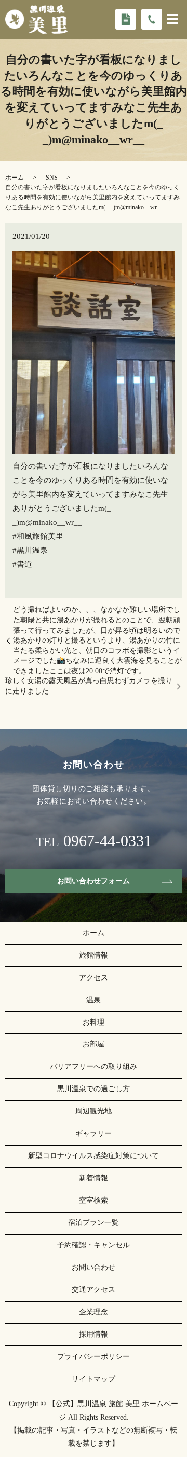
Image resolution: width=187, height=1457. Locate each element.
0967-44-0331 (107, 841)
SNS (52, 177)
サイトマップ (93, 1379)
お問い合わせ (93, 1267)
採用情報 (93, 1334)
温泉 (93, 1000)
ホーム (14, 177)
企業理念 (93, 1312)
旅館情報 (93, 955)
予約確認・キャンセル (93, 1245)
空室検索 (93, 1200)
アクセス (93, 978)
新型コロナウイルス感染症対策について (93, 1156)
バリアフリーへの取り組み (93, 1066)
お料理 (93, 1022)
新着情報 (93, 1178)
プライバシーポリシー (93, 1356)
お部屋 (93, 1044)
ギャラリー (93, 1133)
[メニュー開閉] (172, 19)
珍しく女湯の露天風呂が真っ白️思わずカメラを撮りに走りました (88, 686)
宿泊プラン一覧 (93, 1223)
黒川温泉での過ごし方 (93, 1089)
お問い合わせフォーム (93, 881)
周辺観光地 (93, 1111)
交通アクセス (93, 1289)
